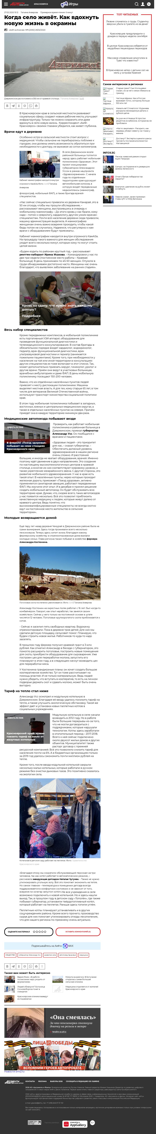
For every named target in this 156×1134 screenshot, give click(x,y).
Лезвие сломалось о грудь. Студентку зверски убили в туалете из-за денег (127, 22)
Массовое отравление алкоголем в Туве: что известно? (127, 59)
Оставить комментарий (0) (78, 932)
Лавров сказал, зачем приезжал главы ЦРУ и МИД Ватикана (130, 198)
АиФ (82, 98)
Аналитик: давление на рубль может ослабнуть (132, 188)
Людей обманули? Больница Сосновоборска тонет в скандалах (31, 989)
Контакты (30, 1081)
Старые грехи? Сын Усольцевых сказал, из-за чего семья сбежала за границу (133, 90)
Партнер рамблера (51, 1122)
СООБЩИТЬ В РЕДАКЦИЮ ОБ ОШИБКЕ (82, 1081)
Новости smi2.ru (14, 1071)
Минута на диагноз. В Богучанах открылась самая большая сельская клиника (81, 979)
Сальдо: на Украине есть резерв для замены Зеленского (132, 168)
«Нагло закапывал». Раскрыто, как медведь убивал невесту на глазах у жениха (133, 130)
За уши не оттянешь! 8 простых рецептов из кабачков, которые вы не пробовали (134, 120)
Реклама (42, 1081)
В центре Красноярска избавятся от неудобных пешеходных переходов (127, 47)
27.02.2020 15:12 (11, 12)
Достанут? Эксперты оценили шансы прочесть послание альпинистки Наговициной (133, 140)
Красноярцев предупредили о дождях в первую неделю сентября (127, 35)
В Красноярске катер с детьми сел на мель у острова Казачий (127, 71)
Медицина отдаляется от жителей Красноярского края (82, 988)
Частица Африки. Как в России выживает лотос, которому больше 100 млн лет (133, 100)
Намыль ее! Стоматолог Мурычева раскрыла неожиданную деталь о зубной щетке (132, 110)
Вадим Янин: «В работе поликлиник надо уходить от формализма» (31, 979)
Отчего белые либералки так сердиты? (129, 178)
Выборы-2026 (56, 1081)
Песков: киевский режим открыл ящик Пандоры (130, 158)
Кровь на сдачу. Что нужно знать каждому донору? (57, 307)
